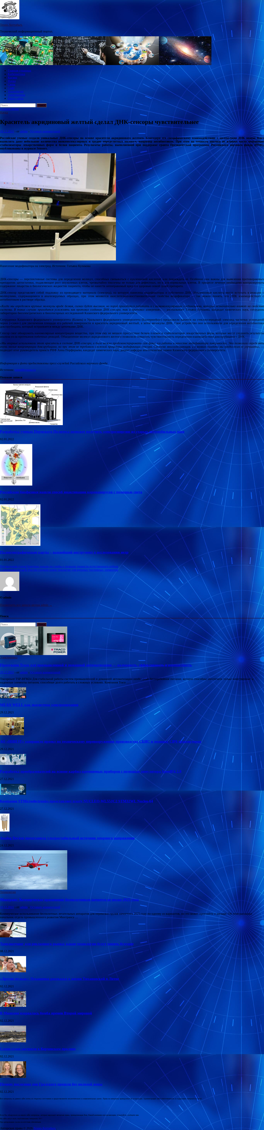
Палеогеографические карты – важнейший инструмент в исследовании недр (64, 552)
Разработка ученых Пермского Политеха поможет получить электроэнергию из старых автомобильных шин (92, 432)
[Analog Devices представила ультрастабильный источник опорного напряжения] (4, 830)
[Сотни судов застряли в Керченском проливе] (13, 1041)
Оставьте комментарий (45, 131)
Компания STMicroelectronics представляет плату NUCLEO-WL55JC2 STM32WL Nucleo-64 (76, 801)
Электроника (16, 95)
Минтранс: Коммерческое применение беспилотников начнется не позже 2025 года (69, 900)
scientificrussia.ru (25, 369)
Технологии (16, 91)
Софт (11, 88)
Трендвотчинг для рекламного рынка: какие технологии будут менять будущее (67, 944)
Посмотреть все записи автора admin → (26, 605)
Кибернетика (16, 74)
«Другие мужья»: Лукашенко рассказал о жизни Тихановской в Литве (59, 979)
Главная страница (19, 70)
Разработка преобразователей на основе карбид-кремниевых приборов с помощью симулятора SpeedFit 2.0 (90, 771)
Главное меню (9, 109)
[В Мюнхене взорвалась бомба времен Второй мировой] (13, 1005)
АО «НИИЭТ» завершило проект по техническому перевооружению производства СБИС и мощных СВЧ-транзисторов (100, 741)
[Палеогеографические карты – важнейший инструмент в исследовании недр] (20, 544)
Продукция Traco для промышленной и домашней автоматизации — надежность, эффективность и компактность (96, 665)
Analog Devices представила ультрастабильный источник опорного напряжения (67, 838)
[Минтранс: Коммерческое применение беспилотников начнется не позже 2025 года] (33, 888)
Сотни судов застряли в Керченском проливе (38, 1049)
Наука (12, 81)
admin (24, 131)
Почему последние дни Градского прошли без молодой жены (51, 1084)
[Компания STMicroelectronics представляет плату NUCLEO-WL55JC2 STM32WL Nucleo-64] (13, 793)
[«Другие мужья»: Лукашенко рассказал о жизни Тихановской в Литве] (13, 971)
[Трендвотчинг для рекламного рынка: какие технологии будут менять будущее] (13, 936)
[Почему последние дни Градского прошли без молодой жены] (13, 1076)
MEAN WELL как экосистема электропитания (39, 705)
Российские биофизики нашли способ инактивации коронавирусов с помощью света (71, 492)
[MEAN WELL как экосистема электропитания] (13, 697)
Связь (11, 84)
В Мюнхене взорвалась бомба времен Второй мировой (46, 1013)
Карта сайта (15, 98)
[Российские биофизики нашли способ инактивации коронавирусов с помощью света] (16, 484)
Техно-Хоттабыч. (11, 24)
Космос (12, 77)
